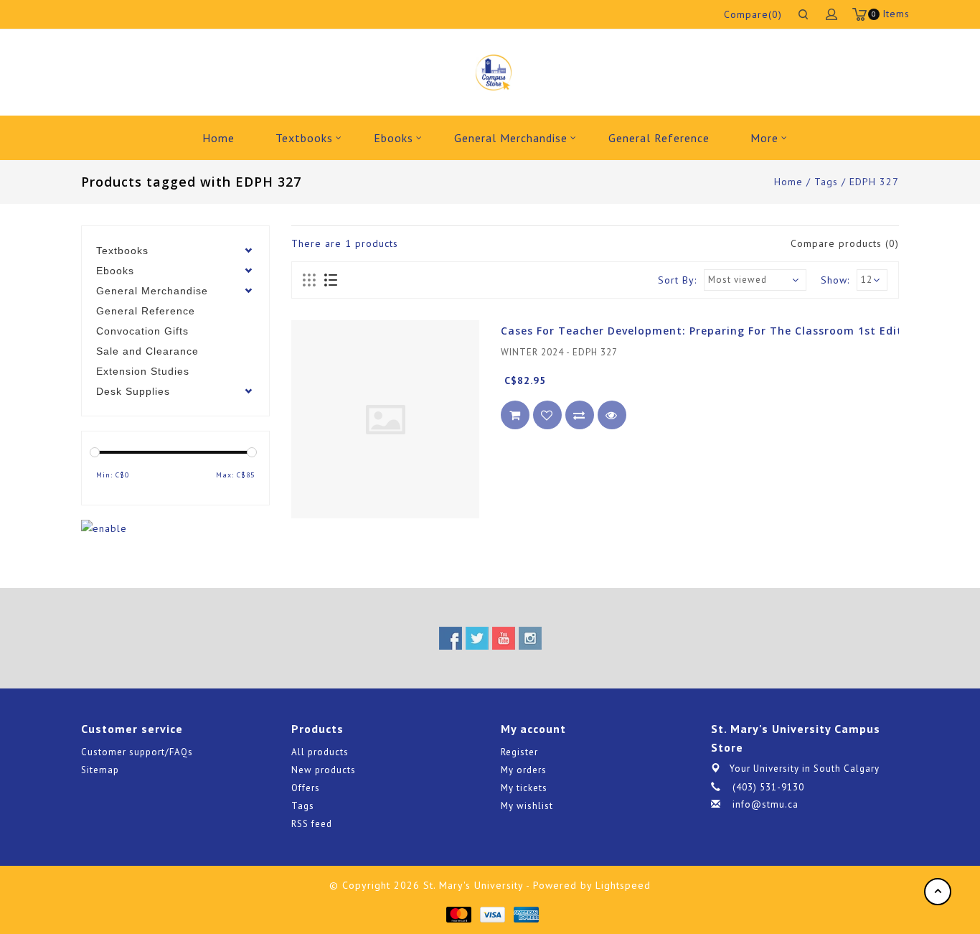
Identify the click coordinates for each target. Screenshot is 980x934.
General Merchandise (510, 138)
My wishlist (527, 806)
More (764, 138)
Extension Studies (142, 371)
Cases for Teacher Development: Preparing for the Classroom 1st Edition (710, 330)
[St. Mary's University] (493, 72)
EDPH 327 (874, 181)
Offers (305, 788)
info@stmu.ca (765, 804)
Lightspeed (623, 885)
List (330, 280)
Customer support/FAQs (137, 752)
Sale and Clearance (147, 351)
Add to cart (515, 415)
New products (323, 770)
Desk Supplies (133, 391)
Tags (826, 181)
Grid (309, 280)
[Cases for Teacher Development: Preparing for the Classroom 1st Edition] (385, 419)
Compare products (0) (845, 243)
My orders (524, 770)
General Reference (659, 138)
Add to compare (579, 415)
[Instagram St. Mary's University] (530, 638)
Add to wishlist (547, 415)
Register (519, 752)
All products (320, 752)
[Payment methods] (458, 913)
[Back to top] (937, 891)
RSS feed (311, 824)
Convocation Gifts (142, 331)
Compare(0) (753, 14)
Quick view (612, 415)
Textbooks (304, 138)
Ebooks (393, 138)
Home (218, 138)
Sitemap (100, 770)
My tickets (524, 788)
